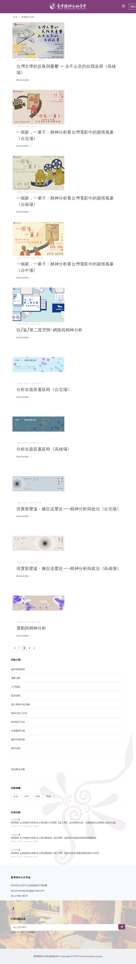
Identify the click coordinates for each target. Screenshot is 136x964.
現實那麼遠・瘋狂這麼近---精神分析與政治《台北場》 (68, 509)
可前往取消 (30, 932)
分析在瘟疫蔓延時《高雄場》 (43, 449)
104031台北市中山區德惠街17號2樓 (29, 885)
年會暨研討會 (18, 730)
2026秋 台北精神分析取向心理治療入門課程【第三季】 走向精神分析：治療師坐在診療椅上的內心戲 (63, 822)
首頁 (15, 17)
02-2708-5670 (19, 896)
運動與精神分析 (31, 628)
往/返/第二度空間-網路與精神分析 (49, 330)
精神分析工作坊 (19, 713)
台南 (37, 796)
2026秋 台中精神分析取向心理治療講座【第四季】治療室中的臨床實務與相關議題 (53, 837)
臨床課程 (15, 695)
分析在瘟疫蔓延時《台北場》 (43, 389)
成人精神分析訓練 (20, 704)
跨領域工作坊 (28, 17)
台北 (15, 796)
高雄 (48, 796)
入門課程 (15, 686)
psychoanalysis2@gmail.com (27, 890)
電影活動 (15, 678)
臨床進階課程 (18, 669)
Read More (23, 80)
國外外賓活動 (18, 739)
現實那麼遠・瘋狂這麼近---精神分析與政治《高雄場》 (68, 568)
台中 (26, 796)
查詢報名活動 (18, 769)
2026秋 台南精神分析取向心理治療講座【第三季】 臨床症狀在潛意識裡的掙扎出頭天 (55, 853)
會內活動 (15, 748)
